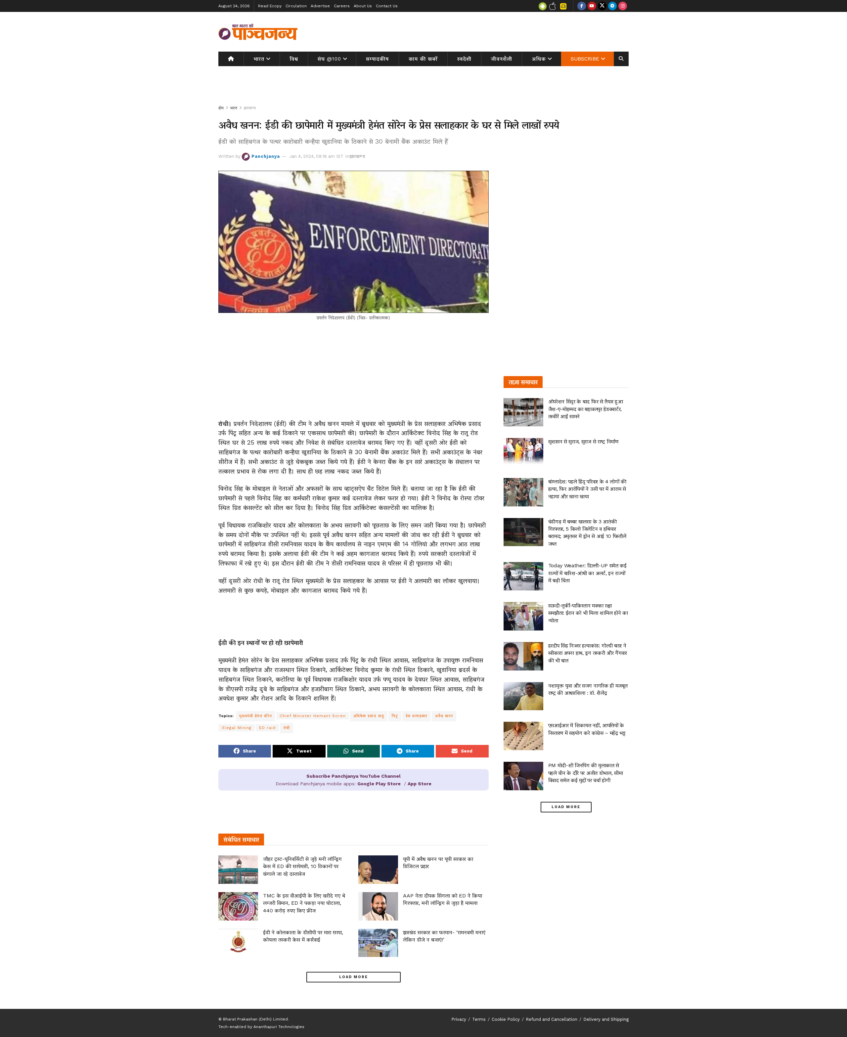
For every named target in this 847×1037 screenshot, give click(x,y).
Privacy (458, 1019)
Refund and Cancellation (551, 1019)
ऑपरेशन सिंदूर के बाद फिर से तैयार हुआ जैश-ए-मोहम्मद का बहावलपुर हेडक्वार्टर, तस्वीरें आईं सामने (585, 408)
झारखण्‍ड (250, 108)
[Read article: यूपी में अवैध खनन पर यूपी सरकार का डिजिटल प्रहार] (378, 869)
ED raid (267, 727)
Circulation (296, 6)
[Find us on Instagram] (622, 6)
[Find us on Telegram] (612, 6)
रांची (286, 727)
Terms (479, 1019)
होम (221, 108)
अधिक (539, 59)
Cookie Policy (506, 1019)
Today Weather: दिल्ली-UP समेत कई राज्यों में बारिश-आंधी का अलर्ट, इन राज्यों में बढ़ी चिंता (587, 572)
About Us (363, 6)
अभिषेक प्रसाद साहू (368, 715)
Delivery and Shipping (606, 1019)
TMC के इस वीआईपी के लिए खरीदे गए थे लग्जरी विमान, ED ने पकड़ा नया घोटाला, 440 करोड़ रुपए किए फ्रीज (304, 903)
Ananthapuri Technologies (278, 1026)
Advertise (320, 6)
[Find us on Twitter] (602, 6)
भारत (258, 59)
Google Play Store (379, 783)
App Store (419, 783)
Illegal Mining (236, 727)
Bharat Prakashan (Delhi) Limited (255, 1019)
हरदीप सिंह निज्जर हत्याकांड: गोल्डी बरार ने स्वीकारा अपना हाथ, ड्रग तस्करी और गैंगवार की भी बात (587, 653)
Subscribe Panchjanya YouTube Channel (353, 776)
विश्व (294, 59)
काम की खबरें (423, 59)
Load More (353, 977)
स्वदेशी (464, 59)
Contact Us (387, 6)
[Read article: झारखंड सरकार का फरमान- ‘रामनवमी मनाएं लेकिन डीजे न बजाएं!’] (378, 943)
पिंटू (395, 715)
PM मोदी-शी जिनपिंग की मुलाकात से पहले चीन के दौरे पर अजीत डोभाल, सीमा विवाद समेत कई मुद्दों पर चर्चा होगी (585, 772)
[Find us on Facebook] (581, 6)
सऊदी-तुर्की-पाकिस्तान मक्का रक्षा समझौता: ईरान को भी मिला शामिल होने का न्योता (588, 613)
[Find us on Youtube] (592, 6)
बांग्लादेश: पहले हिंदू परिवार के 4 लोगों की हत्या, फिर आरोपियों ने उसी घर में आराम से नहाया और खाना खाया (587, 488)
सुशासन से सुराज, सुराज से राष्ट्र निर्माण (583, 441)
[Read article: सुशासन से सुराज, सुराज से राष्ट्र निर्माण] (523, 452)
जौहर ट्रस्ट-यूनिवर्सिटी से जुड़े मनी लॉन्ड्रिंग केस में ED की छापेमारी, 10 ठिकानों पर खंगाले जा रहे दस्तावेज (302, 866)
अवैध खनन (444, 715)
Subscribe (585, 59)
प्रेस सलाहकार (416, 715)
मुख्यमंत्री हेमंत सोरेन (255, 715)
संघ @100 (329, 59)
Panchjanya (265, 156)
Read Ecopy (270, 6)
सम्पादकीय (377, 59)
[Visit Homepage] (258, 32)
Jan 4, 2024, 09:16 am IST (316, 156)
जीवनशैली (501, 59)
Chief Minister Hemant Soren (313, 715)
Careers (342, 6)
